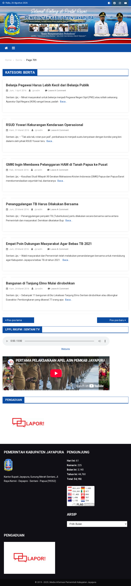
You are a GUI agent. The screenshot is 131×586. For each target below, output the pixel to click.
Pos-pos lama (14, 320)
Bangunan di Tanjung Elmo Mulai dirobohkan (40, 283)
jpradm (36, 90)
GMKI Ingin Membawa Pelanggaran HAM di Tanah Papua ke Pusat (56, 164)
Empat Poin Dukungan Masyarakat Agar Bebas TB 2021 (49, 244)
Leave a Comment (57, 90)
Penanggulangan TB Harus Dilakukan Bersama (42, 204)
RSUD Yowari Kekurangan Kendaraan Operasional (44, 125)
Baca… (63, 101)
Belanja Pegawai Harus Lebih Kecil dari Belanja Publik (47, 85)
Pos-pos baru (117, 320)
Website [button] (65, 349)
